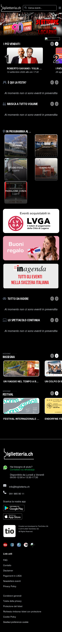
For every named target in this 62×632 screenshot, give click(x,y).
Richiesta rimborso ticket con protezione (22, 611)
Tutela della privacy (12, 600)
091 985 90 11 (16, 493)
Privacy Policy (9, 586)
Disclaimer (8, 570)
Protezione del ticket (12, 606)
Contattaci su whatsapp (22, 469)
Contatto (7, 565)
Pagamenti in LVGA (12, 575)
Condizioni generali (12, 595)
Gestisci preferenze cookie (15, 621)
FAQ (5, 559)
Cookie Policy (9, 616)
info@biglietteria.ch (19, 486)
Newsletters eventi (12, 580)
